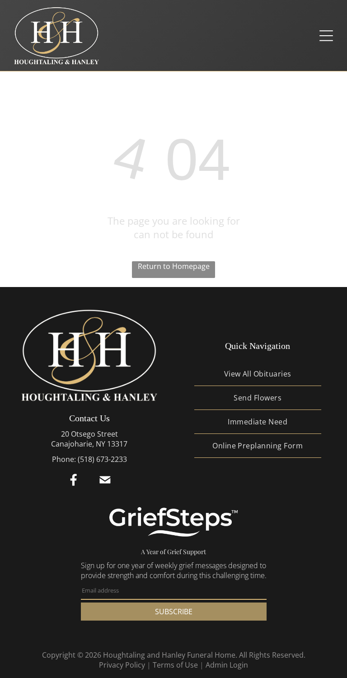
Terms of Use (175, 665)
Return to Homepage (174, 266)
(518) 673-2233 (102, 459)
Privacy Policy (122, 665)
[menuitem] (257, 374)
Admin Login (227, 665)
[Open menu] (326, 35)
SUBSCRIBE (173, 612)
